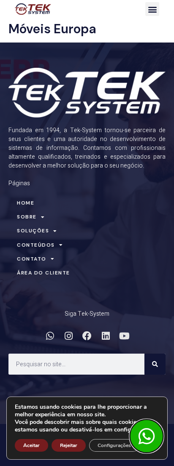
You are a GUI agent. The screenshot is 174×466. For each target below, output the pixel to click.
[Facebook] (87, 336)
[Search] (155, 364)
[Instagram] (68, 336)
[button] (152, 9)
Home (25, 203)
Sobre (27, 216)
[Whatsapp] (50, 336)
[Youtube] (124, 336)
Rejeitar (68, 445)
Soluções (33, 230)
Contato (31, 259)
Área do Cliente (43, 272)
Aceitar (31, 445)
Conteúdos (36, 245)
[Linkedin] (105, 336)
